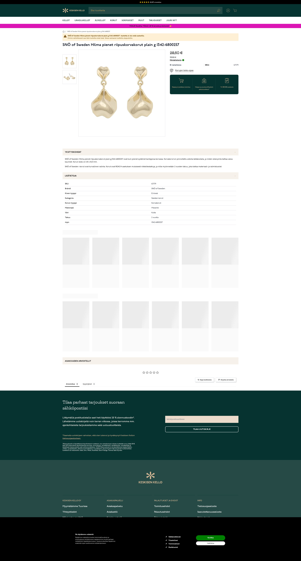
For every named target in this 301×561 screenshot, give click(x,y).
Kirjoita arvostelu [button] (227, 380)
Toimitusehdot (162, 506)
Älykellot (100, 20)
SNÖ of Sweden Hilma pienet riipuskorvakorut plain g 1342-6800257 (88, 31)
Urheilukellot (82, 20)
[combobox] (155, 10)
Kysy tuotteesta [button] (206, 380)
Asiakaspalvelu (115, 506)
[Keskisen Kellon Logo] (74, 10)
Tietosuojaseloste (207, 506)
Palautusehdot (162, 511)
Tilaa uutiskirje (202, 429)
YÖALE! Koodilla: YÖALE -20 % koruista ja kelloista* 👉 (150, 26)
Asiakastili (112, 511)
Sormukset (128, 20)
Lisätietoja (71, 176)
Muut (141, 20)
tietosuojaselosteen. (72, 438)
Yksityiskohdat (73, 152)
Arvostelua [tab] (70, 384)
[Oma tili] (228, 10)
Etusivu (64, 31)
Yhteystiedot (70, 511)
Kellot (66, 20)
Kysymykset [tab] (87, 384)
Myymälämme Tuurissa (75, 506)
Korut (113, 20)
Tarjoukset (155, 20)
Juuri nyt (171, 20)
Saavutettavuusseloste (209, 511)
